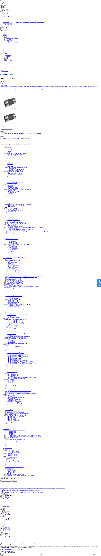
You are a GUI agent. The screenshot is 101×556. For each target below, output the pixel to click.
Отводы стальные (4, 89)
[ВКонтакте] (1, 74)
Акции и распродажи (93, 86)
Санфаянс (58, 86)
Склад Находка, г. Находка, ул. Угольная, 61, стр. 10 (10, 138)
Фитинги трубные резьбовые (36, 89)
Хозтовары (87, 86)
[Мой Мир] (4, 74)
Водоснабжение (12, 86)
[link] (4, 16)
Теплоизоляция (63, 86)
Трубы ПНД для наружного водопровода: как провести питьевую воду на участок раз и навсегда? (20, 490)
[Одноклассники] (3, 74)
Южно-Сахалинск (8, 60)
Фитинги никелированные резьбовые (20, 92)
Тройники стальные (19, 89)
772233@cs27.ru (6, 520)
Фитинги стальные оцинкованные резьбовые (37, 92)
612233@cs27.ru (5, 71)
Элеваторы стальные (60, 89)
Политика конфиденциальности (47, 554)
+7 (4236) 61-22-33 (4, 13)
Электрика (2, 86)
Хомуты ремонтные (57, 92)
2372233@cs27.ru (6, 506)
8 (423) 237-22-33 (5, 505)
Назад (6, 36)
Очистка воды (82, 86)
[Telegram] (12, 74)
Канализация (39, 86)
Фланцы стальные (27, 89)
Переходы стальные (11, 89)
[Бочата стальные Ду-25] (10, 109)
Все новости (2, 486)
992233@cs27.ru (6, 528)
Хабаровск (7, 58)
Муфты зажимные (49, 92)
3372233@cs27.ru (6, 535)
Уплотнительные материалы (70, 89)
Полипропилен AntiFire (20, 86)
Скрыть (94, 554)
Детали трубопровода (32, 86)
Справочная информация (12, 42)
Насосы (26, 86)
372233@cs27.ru (6, 497)
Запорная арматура (45, 86)
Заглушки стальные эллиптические (49, 89)
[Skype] (11, 74)
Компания (7, 37)
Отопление (7, 86)
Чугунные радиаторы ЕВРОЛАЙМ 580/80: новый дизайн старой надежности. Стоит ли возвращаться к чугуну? (22, 492)
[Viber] (7, 74)
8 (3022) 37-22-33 (5, 534)
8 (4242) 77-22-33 (5, 519)
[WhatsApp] (9, 74)
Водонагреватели (52, 86)
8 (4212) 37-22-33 (5, 496)
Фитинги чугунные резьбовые (6, 92)
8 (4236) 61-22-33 (5, 512)
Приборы (68, 86)
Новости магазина (5, 479)
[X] (6, 74)
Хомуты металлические (74, 86)
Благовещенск (8, 55)
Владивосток (7, 56)
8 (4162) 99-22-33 (5, 527)
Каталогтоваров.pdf (100, 283)
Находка (6, 57)
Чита (6, 59)
